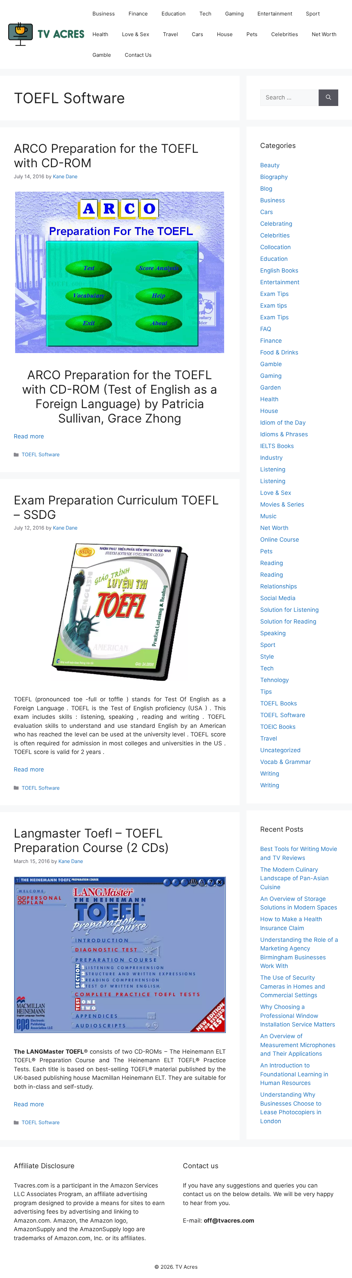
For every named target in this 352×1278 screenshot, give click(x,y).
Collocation (275, 247)
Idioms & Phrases (284, 434)
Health (100, 34)
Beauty (269, 165)
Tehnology (274, 680)
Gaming (234, 13)
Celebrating (276, 223)
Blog (266, 188)
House (225, 34)
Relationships (278, 586)
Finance (138, 13)
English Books (279, 270)
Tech (205, 13)
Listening (272, 469)
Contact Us (138, 55)
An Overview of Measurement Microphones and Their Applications (298, 1045)
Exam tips (273, 305)
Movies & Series (282, 504)
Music (268, 516)
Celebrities (284, 34)
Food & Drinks (279, 352)
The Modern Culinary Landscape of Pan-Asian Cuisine (294, 878)
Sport (313, 13)
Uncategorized (280, 750)
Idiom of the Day (283, 422)
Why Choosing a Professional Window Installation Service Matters (297, 1015)
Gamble (101, 55)
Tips (266, 691)
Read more (29, 436)
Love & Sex (135, 34)
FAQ (265, 329)
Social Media (278, 598)
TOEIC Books (278, 726)
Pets (251, 34)
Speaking (273, 633)
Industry (271, 457)
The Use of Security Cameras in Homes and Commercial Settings (292, 986)
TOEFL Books (278, 703)
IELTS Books (277, 446)
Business (103, 13)
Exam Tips (274, 293)
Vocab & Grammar (285, 761)
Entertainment (274, 13)
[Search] (328, 97)
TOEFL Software (40, 454)
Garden (270, 387)
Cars (197, 34)
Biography (274, 176)
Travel (170, 34)
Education (174, 13)
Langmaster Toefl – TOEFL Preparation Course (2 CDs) (91, 840)
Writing (269, 773)
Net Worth (324, 34)
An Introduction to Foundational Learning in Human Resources (294, 1074)
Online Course (279, 539)
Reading (271, 563)
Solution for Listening (289, 609)
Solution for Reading (288, 621)
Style (267, 656)
